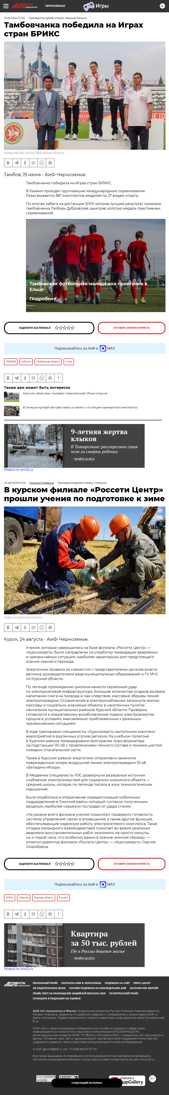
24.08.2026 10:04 (15, 482)
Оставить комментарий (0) (132, 327)
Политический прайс (123, 993)
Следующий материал (87, 1083)
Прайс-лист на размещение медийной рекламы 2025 (69, 993)
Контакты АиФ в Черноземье (81, 983)
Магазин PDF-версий (144, 988)
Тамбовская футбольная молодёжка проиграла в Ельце (88, 286)
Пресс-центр (141, 983)
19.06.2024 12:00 (14, 18)
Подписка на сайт (117, 983)
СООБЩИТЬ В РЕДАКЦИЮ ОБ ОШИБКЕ (57, 998)
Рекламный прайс (45, 983)
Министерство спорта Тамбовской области (34, 152)
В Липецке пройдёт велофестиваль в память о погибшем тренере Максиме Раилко (80, 407)
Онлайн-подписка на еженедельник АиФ (97, 988)
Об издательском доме (49, 988)
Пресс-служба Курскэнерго (23, 617)
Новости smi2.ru (18, 469)
